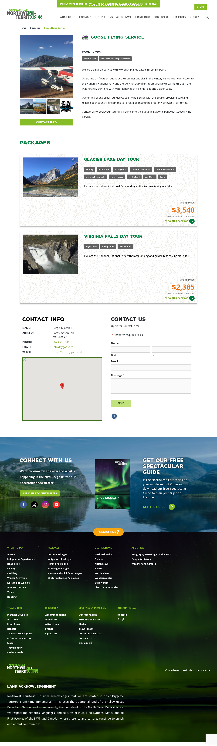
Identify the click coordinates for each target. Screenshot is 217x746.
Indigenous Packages (60, 559)
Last (154, 355)
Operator (35, 27)
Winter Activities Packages (63, 577)
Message (117, 375)
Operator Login (88, 614)
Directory (179, 17)
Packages (85, 17)
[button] (207, 17)
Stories (195, 17)
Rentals (11, 628)
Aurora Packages (58, 554)
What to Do (67, 17)
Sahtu (98, 568)
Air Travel (12, 619)
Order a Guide (15, 652)
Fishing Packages (58, 563)
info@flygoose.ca (63, 347)
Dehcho (99, 559)
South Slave (102, 573)
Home (23, 27)
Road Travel (14, 624)
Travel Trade (86, 628)
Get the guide (154, 507)
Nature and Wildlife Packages (65, 573)
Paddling (12, 573)
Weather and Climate (144, 563)
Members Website (89, 619)
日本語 (120, 619)
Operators (51, 633)
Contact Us (161, 17)
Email (115, 361)
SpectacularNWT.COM (92, 607)
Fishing (11, 568)
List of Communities (107, 587)
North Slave (101, 563)
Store (200, 6)
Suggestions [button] (108, 531)
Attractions (52, 624)
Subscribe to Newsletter (39, 493)
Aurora (11, 554)
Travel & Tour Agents (19, 633)
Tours (10, 592)
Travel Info (142, 17)
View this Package (176, 221)
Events (49, 628)
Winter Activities (17, 577)
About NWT (123, 17)
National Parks (103, 554)
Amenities (51, 619)
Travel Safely (15, 647)
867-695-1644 (61, 342)
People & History (141, 559)
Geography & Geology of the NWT (151, 554)
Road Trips (13, 563)
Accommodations (55, 614)
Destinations (104, 17)
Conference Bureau (90, 633)
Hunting (12, 596)
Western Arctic (103, 577)
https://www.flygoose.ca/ (67, 352)
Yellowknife (101, 582)
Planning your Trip (17, 614)
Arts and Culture (16, 587)
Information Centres (19, 638)
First (113, 355)
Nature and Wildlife (18, 582)
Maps (10, 642)
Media (82, 624)
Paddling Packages (59, 568)
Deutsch (122, 614)
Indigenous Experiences (21, 559)
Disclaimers (85, 642)
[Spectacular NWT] (26, 14)
